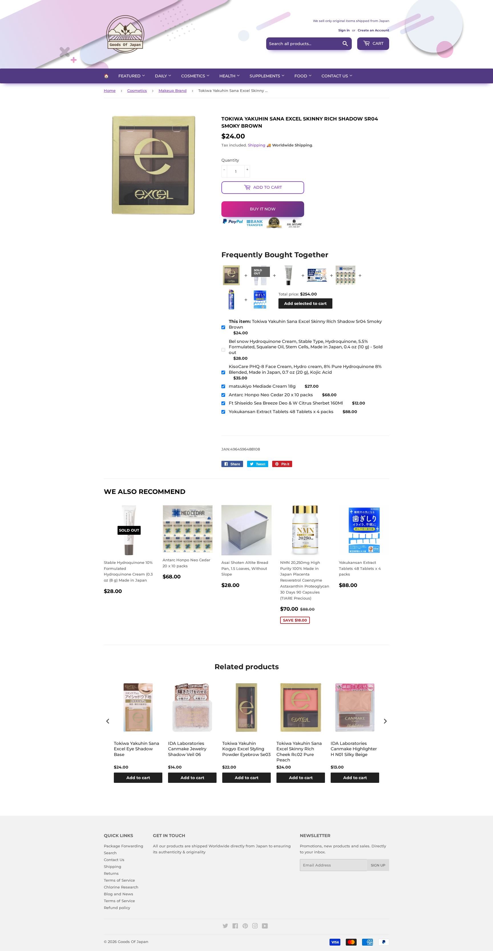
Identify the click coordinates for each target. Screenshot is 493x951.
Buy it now (263, 209)
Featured (130, 76)
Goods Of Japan (133, 941)
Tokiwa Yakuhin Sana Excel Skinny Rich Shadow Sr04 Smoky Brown (305, 324)
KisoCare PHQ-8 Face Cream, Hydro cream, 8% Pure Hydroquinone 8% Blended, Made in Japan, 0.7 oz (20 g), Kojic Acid (305, 369)
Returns (111, 873)
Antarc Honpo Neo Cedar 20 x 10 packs (271, 394)
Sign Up (378, 865)
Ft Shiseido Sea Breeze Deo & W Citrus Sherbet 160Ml (286, 403)
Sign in (344, 30)
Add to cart (138, 777)
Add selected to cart (305, 303)
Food (301, 76)
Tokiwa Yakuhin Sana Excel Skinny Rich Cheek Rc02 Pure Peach (299, 752)
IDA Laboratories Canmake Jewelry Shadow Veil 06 (187, 749)
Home (110, 90)
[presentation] (108, 721)
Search (110, 853)
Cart (377, 43)
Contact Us (335, 76)
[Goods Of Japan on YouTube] (265, 926)
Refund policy (117, 907)
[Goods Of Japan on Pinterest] (245, 926)
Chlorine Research (121, 887)
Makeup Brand (173, 90)
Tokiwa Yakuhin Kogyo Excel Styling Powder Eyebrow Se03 (246, 749)
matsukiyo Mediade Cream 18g (262, 386)
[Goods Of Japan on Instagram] (255, 926)
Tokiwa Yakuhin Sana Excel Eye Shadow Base (136, 749)
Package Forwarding (123, 846)
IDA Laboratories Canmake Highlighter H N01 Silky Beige (354, 749)
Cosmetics (193, 76)
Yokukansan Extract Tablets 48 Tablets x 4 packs (281, 411)
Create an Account (373, 30)
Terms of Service (119, 880)
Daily (161, 76)
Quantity (230, 160)
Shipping (256, 145)
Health (228, 76)
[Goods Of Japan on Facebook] (235, 926)
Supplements (265, 76)
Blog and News (118, 894)
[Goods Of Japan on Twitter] (225, 926)
